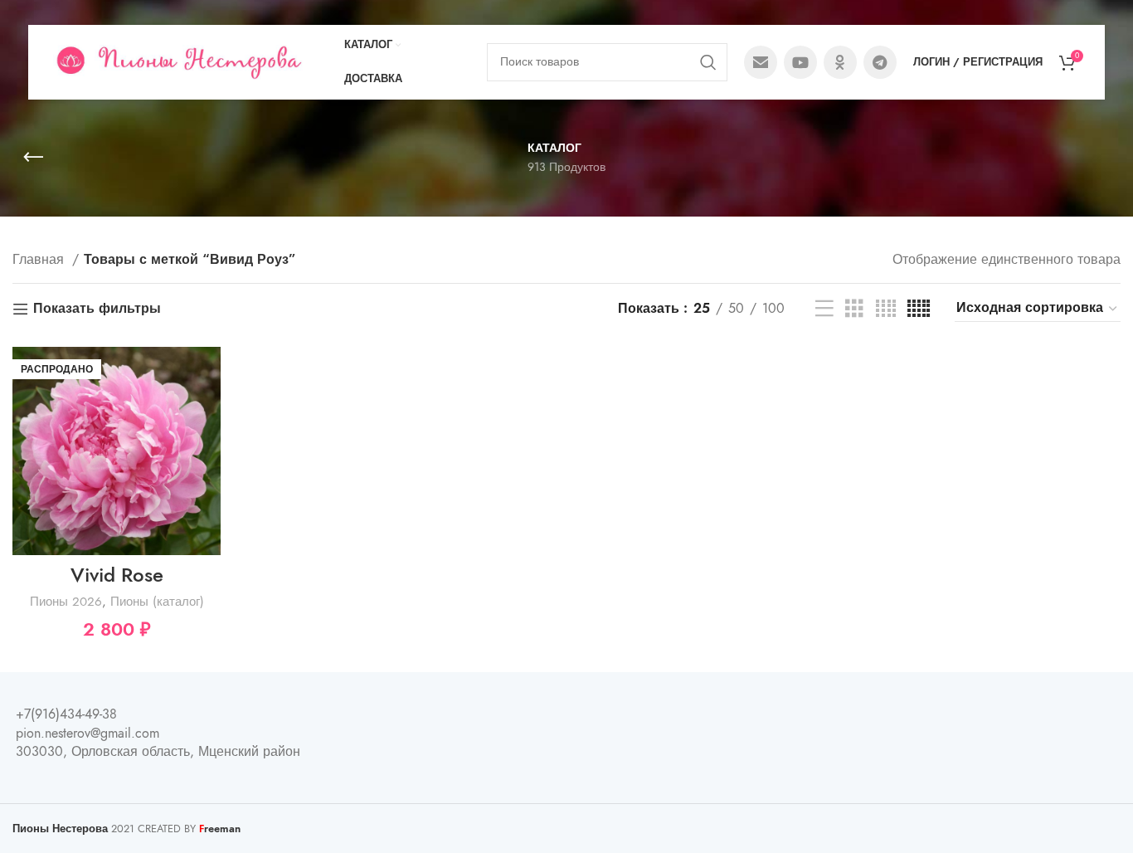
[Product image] (116, 451)
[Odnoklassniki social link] (840, 62)
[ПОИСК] (708, 62)
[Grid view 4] (886, 309)
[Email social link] (760, 62)
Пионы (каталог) (157, 601)
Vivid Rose (117, 574)
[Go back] (33, 157)
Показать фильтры (97, 309)
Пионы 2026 (66, 601)
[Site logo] (178, 61)
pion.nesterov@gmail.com (87, 733)
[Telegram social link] (880, 62)
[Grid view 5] (918, 309)
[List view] (824, 309)
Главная (40, 260)
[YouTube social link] (800, 62)
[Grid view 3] (854, 309)
